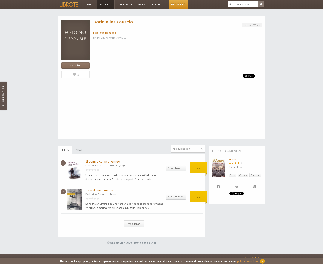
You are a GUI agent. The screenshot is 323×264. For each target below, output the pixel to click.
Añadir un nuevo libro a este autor (133, 242)
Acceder (157, 4)
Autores (106, 4)
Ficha (232, 175)
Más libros (134, 224)
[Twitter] (236, 187)
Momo (232, 159)
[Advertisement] (161, 113)
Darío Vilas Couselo (95, 165)
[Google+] (255, 187)
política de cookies (247, 261)
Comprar (255, 175)
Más (141, 4)
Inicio (90, 4)
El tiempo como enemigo (102, 161)
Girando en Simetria (99, 190)
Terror (113, 194)
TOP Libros (124, 4)
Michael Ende (235, 166)
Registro (178, 4)
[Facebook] (218, 187)
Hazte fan (75, 65)
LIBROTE (68, 4)
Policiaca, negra (118, 165)
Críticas (243, 175)
